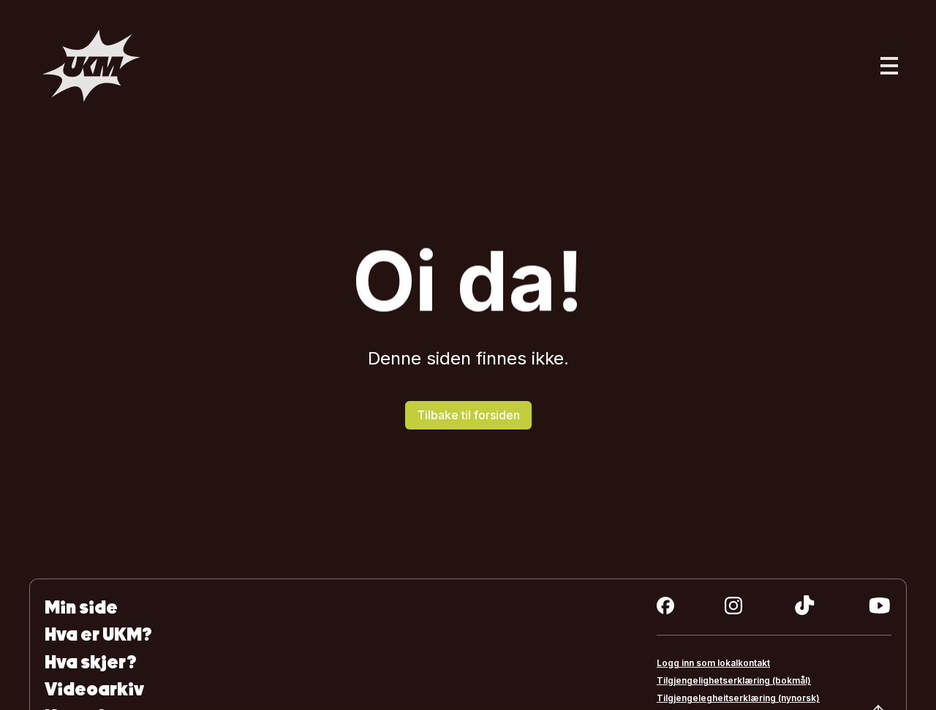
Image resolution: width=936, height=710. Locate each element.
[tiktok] (805, 605)
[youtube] (879, 605)
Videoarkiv (94, 689)
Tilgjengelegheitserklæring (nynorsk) (738, 697)
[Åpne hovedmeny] (889, 65)
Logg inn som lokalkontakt (713, 662)
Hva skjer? (91, 662)
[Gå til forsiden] (91, 65)
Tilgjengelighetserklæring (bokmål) (734, 680)
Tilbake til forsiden (468, 415)
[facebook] (665, 605)
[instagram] (733, 605)
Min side (81, 607)
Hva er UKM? (98, 634)
